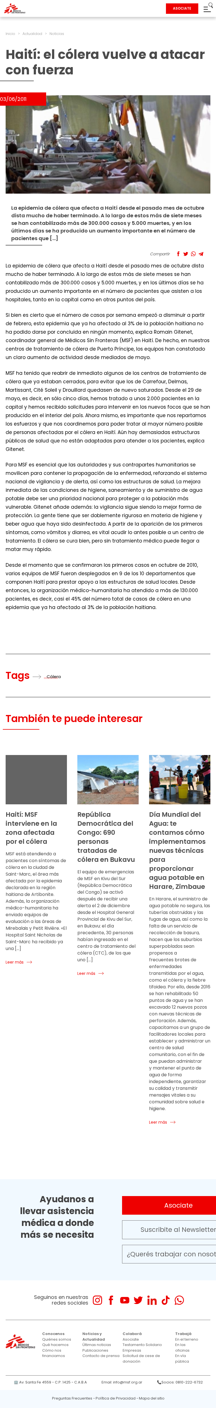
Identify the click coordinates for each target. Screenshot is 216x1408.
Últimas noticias (96, 1344)
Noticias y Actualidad (93, 1336)
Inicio (10, 33)
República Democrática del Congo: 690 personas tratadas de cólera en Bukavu (106, 837)
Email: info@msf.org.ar (122, 1382)
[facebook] (111, 1300)
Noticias (57, 33)
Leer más (15, 962)
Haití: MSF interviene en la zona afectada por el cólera (31, 828)
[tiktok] (165, 1300)
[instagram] (97, 1300)
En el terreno (186, 1339)
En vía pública (182, 1358)
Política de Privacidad (116, 1398)
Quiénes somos (56, 1339)
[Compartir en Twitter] (185, 253)
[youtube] (124, 1300)
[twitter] (138, 1300)
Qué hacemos (55, 1344)
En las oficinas (182, 1347)
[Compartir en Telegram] (201, 253)
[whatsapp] (179, 1300)
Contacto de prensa (101, 1355)
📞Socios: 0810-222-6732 (180, 1382)
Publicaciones (95, 1350)
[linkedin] (152, 1300)
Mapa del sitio (152, 1398)
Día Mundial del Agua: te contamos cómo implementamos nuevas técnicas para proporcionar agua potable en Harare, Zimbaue (177, 850)
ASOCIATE (182, 8)
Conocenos (53, 1333)
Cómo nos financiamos (53, 1353)
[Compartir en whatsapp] (193, 253)
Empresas (132, 1350)
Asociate (131, 1339)
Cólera (54, 676)
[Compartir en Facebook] (178, 253)
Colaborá (132, 1333)
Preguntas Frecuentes (72, 1398)
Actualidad (32, 33)
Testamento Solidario (142, 1344)
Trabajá (183, 1333)
